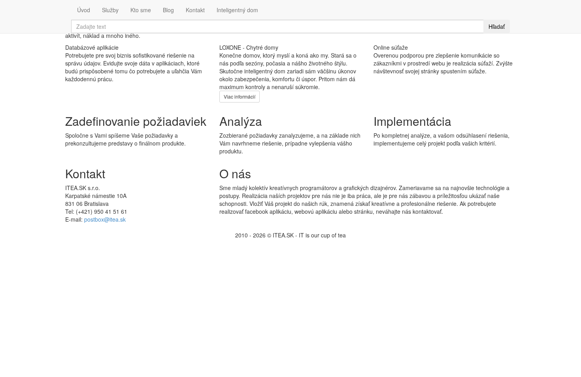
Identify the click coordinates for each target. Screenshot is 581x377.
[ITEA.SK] (65, 6)
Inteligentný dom (237, 10)
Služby (110, 10)
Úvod (83, 10)
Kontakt (195, 10)
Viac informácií (239, 96)
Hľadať (497, 26)
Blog (168, 10)
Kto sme (140, 10)
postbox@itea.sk (105, 219)
